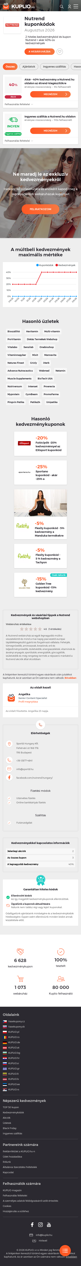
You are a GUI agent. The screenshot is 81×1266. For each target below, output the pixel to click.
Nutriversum (15, 386)
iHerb (46, 362)
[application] (40, 284)
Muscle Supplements (19, 378)
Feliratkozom (40, 209)
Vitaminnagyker (17, 355)
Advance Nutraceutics (20, 370)
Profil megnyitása (28, 701)
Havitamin (32, 331)
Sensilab (28, 347)
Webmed (44, 370)
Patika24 (35, 402)
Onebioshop (47, 347)
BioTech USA (45, 378)
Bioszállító (14, 331)
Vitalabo (12, 347)
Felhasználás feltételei (17, 104)
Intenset (32, 386)
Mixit (35, 355)
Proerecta (49, 386)
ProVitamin (14, 339)
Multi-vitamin (52, 331)
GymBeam (31, 394)
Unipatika (51, 402)
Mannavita (50, 355)
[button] (44, 265)
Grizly (33, 362)
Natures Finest (16, 362)
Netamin (60, 370)
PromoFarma (51, 394)
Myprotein (13, 394)
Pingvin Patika (16, 402)
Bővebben (70, 677)
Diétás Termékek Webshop (42, 339)
